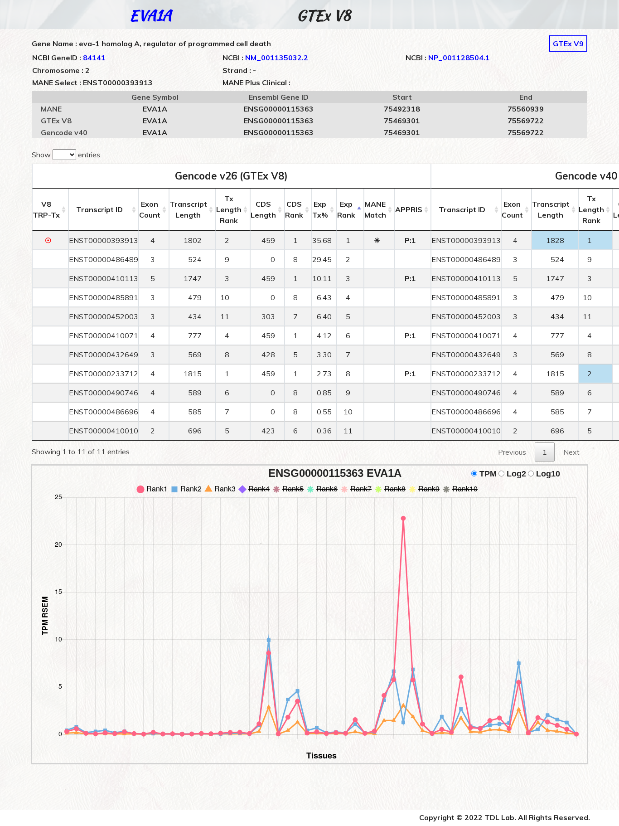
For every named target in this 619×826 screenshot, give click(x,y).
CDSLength (263, 209)
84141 (94, 57)
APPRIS (408, 209)
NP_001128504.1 (459, 57)
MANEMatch (375, 209)
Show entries (66, 154)
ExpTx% (320, 209)
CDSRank (294, 209)
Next (571, 452)
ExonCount (149, 209)
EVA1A (150, 15)
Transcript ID (99, 209)
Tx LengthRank (229, 209)
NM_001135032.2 (276, 57)
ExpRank (346, 209)
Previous (512, 452)
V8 (46, 209)
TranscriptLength (188, 209)
